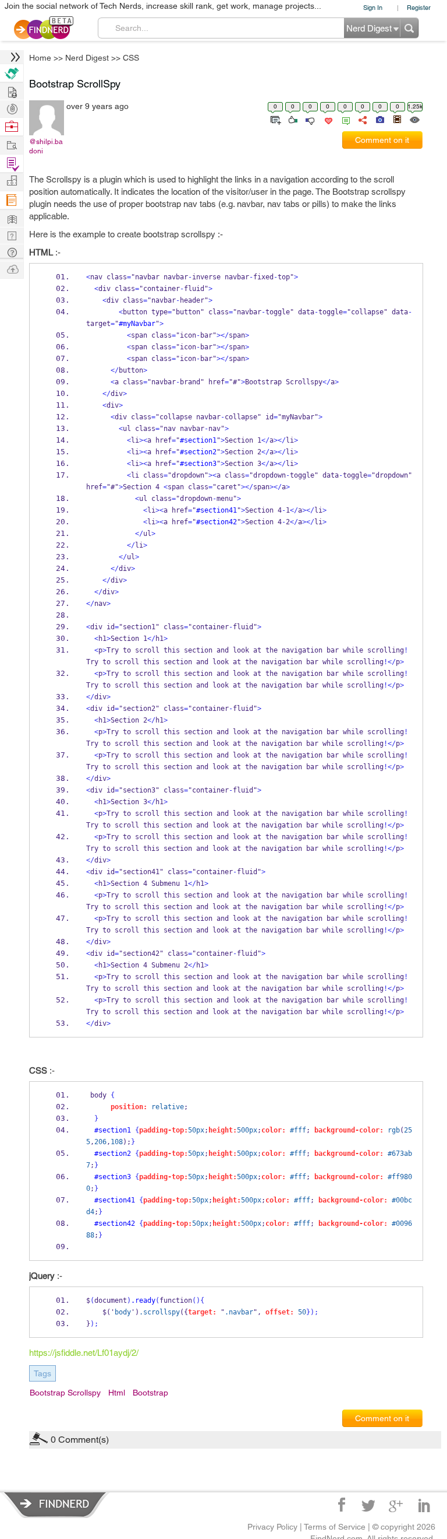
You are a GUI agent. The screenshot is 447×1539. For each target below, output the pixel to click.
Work (11, 127)
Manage (11, 164)
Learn (11, 200)
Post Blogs (11, 268)
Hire (11, 73)
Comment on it (382, 140)
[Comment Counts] (344, 119)
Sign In (372, 7)
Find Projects (11, 144)
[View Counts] (414, 119)
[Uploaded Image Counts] (379, 119)
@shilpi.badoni (46, 146)
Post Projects (11, 90)
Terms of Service (335, 1526)
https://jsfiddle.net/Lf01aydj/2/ (84, 1353)
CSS (131, 57)
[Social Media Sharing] (361, 119)
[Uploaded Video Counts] (397, 119)
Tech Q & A (11, 234)
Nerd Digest (87, 57)
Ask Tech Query (11, 251)
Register (419, 7)
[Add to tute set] (274, 119)
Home (40, 57)
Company (11, 181)
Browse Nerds (11, 107)
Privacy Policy (272, 1526)
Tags (42, 1373)
